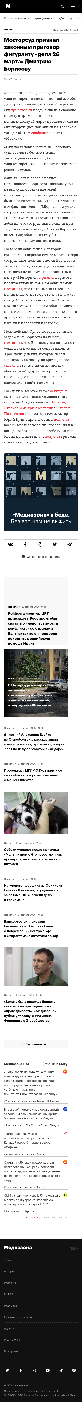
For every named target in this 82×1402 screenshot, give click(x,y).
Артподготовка (44, 18)
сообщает (39, 133)
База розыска (13, 1351)
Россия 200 (12, 1339)
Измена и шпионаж (16, 18)
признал (46, 277)
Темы (7, 1259)
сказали (11, 365)
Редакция (10, 1282)
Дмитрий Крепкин (36, 408)
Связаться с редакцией (44, 556)
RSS (9, 1294)
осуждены (58, 391)
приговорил (21, 110)
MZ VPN (9, 1328)
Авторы (9, 1271)
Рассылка (10, 1305)
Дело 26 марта (12, 78)
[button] (73, 7)
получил (61, 419)
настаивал (13, 289)
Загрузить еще (36, 1044)
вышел (35, 431)
